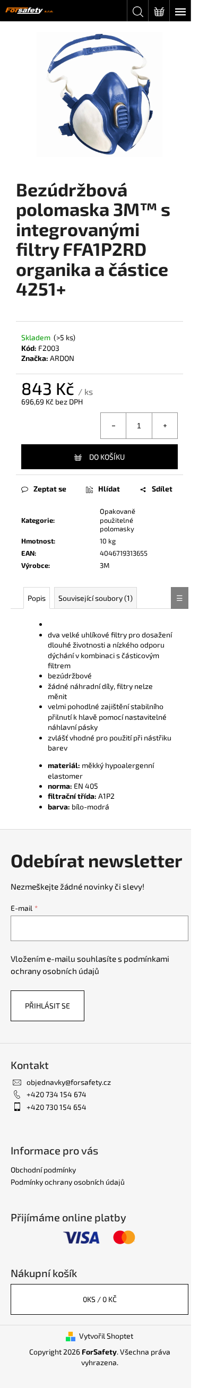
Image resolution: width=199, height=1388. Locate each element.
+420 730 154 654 (56, 1106)
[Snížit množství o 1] (113, 425)
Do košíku (107, 456)
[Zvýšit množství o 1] (164, 425)
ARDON (62, 358)
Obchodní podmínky (43, 1169)
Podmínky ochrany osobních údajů (68, 1181)
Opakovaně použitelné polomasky (117, 520)
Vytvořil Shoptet (106, 1335)
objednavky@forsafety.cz (69, 1082)
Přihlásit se (47, 1005)
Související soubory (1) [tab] (95, 597)
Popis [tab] (37, 597)
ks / (100, 1299)
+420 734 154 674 (56, 1094)
